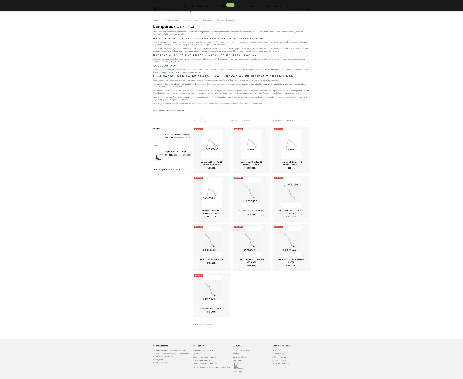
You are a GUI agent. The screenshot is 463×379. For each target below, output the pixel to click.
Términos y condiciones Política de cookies (170, 350)
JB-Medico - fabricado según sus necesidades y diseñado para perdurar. (171, 355)
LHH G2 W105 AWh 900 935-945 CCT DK (291, 260)
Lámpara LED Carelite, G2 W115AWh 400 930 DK (291, 163)
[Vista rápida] (211, 172)
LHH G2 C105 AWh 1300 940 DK (251, 211)
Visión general (158, 359)
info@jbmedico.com (280, 364)
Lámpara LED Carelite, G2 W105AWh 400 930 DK (211, 163)
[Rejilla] (195, 120)
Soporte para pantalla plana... (177, 151)
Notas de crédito (239, 357)
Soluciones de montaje (202, 350)
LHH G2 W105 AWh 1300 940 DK (211, 308)
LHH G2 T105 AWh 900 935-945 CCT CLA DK (251, 260)
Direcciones (237, 360)
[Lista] (204, 120)
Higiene (196, 354)
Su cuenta (238, 346)
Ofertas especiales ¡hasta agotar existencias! (211, 367)
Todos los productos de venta (167, 169)
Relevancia (297, 120)
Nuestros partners (160, 363)
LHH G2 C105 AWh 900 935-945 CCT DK (291, 212)
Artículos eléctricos (200, 360)
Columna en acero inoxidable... (178, 134)
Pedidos (236, 354)
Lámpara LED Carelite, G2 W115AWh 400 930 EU (211, 212)
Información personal (241, 350)
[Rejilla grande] (200, 120)
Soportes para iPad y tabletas (205, 364)
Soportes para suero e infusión (205, 357)
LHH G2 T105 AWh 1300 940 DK (212, 259)
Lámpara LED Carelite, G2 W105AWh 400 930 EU (251, 163)
